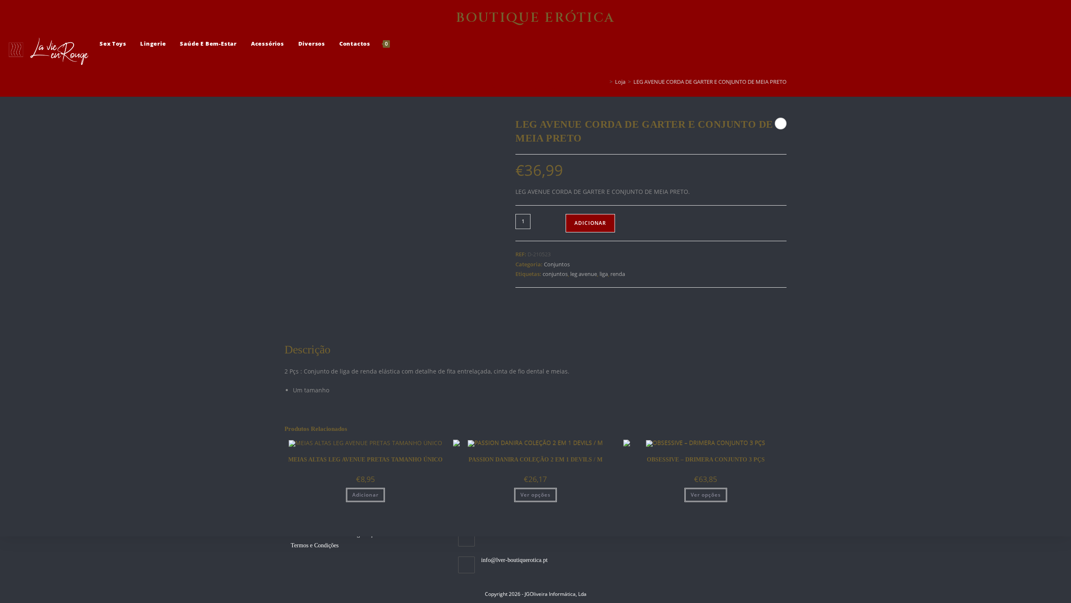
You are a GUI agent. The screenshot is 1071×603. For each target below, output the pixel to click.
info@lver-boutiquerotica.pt (514, 560)
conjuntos (555, 274)
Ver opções (535, 494)
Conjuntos (557, 264)
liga (604, 274)
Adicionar (590, 223)
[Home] (605, 81)
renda (617, 274)
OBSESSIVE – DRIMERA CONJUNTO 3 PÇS (706, 459)
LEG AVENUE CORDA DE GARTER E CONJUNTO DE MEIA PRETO (710, 81)
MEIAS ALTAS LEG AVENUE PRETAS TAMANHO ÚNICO (365, 459)
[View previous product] (781, 123)
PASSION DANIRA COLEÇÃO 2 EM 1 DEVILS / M (535, 459)
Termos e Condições (314, 545)
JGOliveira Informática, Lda (556, 594)
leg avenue (583, 274)
